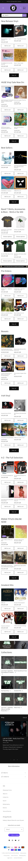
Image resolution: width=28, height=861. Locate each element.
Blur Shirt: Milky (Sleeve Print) (7, 253)
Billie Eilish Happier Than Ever (20, 100)
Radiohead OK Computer (6, 165)
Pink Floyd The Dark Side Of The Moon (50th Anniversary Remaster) (20, 166)
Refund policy (6, 804)
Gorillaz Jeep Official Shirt (19, 229)
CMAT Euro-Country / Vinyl (19, 437)
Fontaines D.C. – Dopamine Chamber (6, 289)
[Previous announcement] (2, 1)
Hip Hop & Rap (5, 690)
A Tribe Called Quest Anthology (20, 625)
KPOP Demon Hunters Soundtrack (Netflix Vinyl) (6, 128)
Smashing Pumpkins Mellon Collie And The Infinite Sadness (7, 350)
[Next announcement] (25, 1)
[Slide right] (17, 759)
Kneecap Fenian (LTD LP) (6, 413)
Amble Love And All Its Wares (6, 313)
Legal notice (9, 857)
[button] (3, 8)
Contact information (18, 857)
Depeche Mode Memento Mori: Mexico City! (20, 350)
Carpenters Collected (5, 625)
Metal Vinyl (17, 707)
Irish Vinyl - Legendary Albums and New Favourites (7, 709)
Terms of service (14, 855)
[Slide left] (10, 759)
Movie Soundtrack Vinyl (20, 671)
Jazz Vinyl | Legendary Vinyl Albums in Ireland (7, 671)
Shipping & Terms (7, 790)
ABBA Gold (3, 602)
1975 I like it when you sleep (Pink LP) (19, 500)
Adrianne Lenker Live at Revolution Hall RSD (19, 540)
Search (24, 15)
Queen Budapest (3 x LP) (19, 313)
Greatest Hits (17, 690)
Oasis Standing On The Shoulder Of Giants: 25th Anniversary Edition (7, 101)
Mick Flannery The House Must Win (20, 414)
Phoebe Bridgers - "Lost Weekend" (6, 39)
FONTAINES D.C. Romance (6, 190)
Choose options (7, 236)
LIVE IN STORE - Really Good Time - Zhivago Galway (14, 739)
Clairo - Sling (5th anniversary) (20, 38)
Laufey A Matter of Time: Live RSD (6, 540)
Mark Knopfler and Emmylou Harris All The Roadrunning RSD (7, 566)
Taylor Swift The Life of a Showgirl (19, 128)
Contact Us (5, 797)
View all (14, 75)
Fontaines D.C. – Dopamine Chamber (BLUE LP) (19, 289)
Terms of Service (7, 811)
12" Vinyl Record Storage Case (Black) (20, 476)
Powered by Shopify (15, 853)
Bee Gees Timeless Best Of (19, 602)
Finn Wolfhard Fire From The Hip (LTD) (6, 64)
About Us (5, 793)
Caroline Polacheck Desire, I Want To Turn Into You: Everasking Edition (6, 374)
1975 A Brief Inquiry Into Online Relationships (7, 500)
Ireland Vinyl (7, 853)
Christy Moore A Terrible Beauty (7, 437)
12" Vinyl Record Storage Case (7, 475)
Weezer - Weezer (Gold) (18, 63)
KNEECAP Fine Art (17, 190)
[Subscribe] (21, 829)
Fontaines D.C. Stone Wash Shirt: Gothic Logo (6, 230)
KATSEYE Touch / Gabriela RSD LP (20, 566)
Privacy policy (7, 855)
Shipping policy (22, 855)
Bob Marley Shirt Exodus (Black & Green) (20, 254)
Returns (5, 807)
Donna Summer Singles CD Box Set (20, 374)
